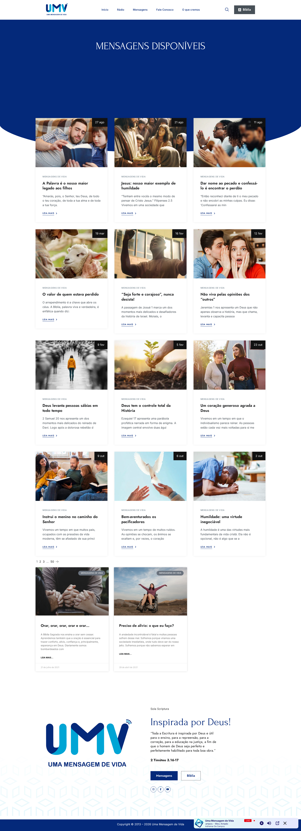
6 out (180, 456)
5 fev (180, 344)
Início (105, 9)
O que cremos (191, 9)
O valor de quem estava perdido (71, 294)
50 (52, 561)
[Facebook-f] (161, 789)
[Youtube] (168, 789)
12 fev (258, 233)
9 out (101, 456)
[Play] (261, 823)
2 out (259, 456)
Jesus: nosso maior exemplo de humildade (148, 185)
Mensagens (140, 9)
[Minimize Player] (285, 823)
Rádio (120, 9)
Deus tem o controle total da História (146, 408)
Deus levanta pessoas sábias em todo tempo (70, 408)
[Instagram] (153, 789)
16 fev (179, 233)
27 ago (99, 122)
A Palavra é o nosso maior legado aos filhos (65, 185)
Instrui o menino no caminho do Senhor (70, 519)
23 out (258, 344)
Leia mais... (47, 657)
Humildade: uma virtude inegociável (221, 519)
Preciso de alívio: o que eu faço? (146, 625)
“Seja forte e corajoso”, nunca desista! (147, 296)
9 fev (101, 344)
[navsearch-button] (227, 9)
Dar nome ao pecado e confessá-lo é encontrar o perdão (228, 185)
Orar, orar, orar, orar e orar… (65, 625)
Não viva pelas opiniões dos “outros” (225, 296)
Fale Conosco (164, 9)
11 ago (258, 122)
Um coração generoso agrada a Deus (227, 408)
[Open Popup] (277, 823)
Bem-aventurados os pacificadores (138, 519)
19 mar (99, 233)
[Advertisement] (150, 78)
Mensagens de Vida (55, 176)
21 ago (179, 122)
